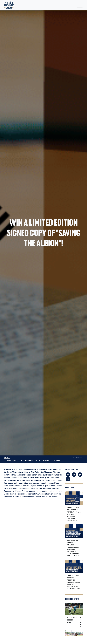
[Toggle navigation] (80, 5)
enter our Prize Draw (47, 475)
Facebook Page (52, 483)
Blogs (7, 458)
